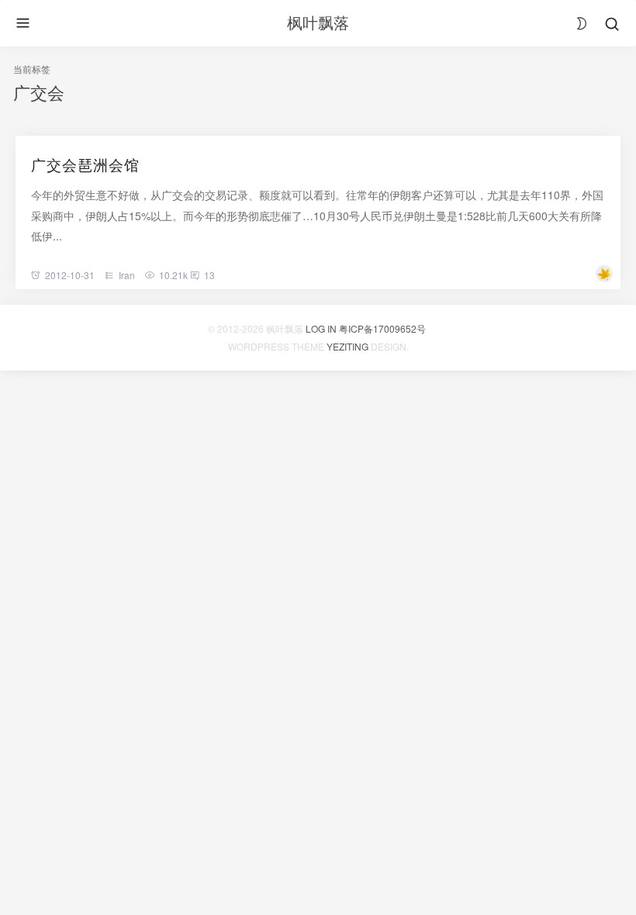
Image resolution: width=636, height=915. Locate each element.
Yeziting (347, 346)
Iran (127, 274)
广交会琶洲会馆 (85, 164)
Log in (321, 328)
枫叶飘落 (318, 22)
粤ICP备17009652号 (382, 328)
